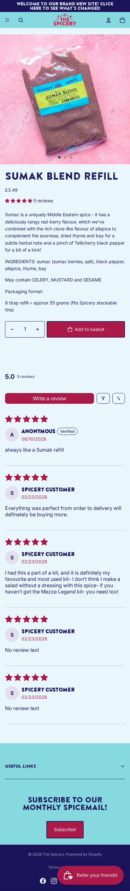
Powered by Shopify (84, 854)
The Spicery (53, 854)
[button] (19, 200)
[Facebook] (43, 881)
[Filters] (103, 398)
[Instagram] (54, 881)
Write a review (49, 398)
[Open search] (21, 20)
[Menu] (7, 20)
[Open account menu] (108, 20)
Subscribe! (65, 829)
